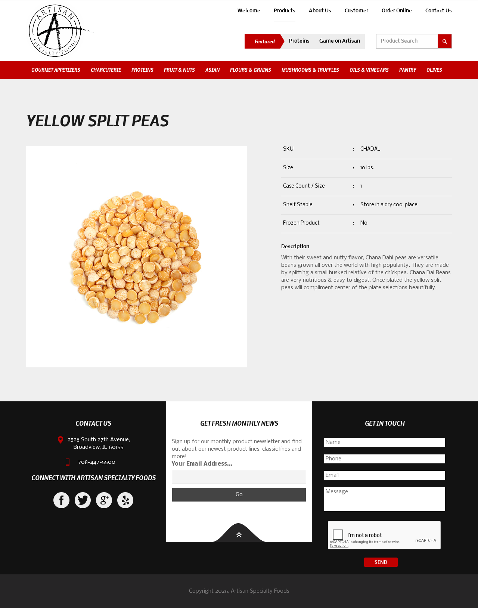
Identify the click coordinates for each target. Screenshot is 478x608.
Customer (356, 11)
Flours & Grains (250, 70)
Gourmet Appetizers (55, 70)
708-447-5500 (96, 462)
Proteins (299, 41)
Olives (434, 70)
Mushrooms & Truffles (310, 70)
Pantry (407, 70)
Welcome (249, 11)
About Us (320, 11)
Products (284, 11)
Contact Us (438, 11)
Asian (212, 70)
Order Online (397, 11)
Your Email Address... (202, 464)
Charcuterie (106, 70)
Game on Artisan (339, 41)
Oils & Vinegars (369, 70)
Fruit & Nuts (179, 70)
